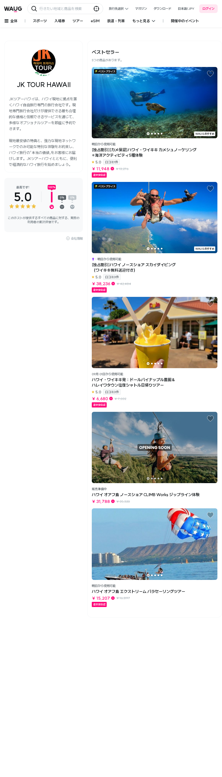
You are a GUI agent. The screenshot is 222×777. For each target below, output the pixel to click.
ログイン (208, 9)
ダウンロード (162, 9)
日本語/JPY (186, 9)
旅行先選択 (116, 9)
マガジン (141, 9)
